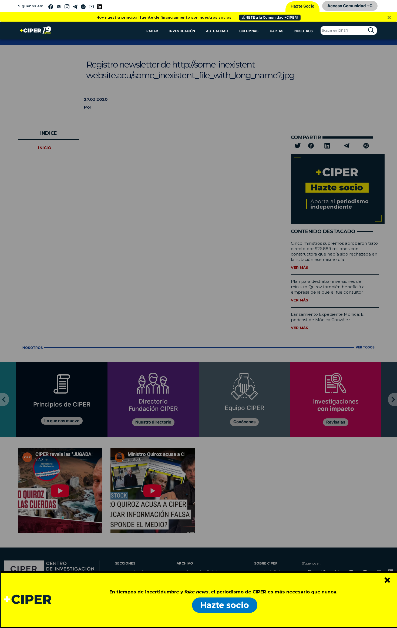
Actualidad (217, 31)
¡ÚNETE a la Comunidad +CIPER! (270, 17)
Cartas (276, 31)
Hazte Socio (302, 6)
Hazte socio (224, 605)
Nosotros (303, 31)
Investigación (182, 31)
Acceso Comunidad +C (349, 5)
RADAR (152, 31)
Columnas (248, 31)
